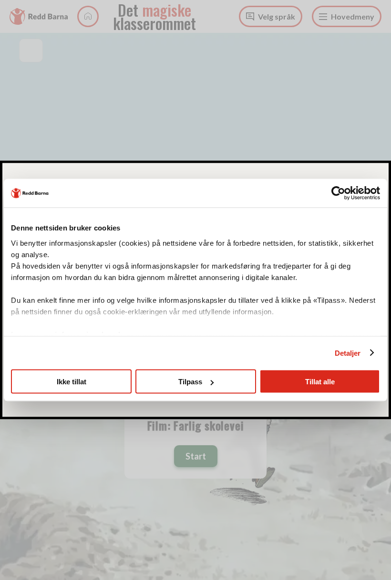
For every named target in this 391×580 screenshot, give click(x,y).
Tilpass (190, 382)
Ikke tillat (71, 382)
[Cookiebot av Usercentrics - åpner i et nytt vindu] (338, 193)
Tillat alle (320, 382)
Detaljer (348, 353)
